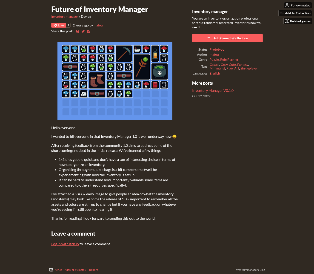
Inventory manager (64, 16)
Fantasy (242, 64)
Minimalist (217, 68)
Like (61, 25)
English (215, 73)
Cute (232, 64)
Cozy (224, 64)
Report (93, 269)
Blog (262, 269)
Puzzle (214, 59)
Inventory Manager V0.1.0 (213, 90)
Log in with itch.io (65, 244)
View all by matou (75, 269)
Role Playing (229, 59)
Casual (214, 64)
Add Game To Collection (231, 38)
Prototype (217, 49)
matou (98, 25)
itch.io (58, 269)
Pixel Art (232, 68)
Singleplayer (249, 68)
